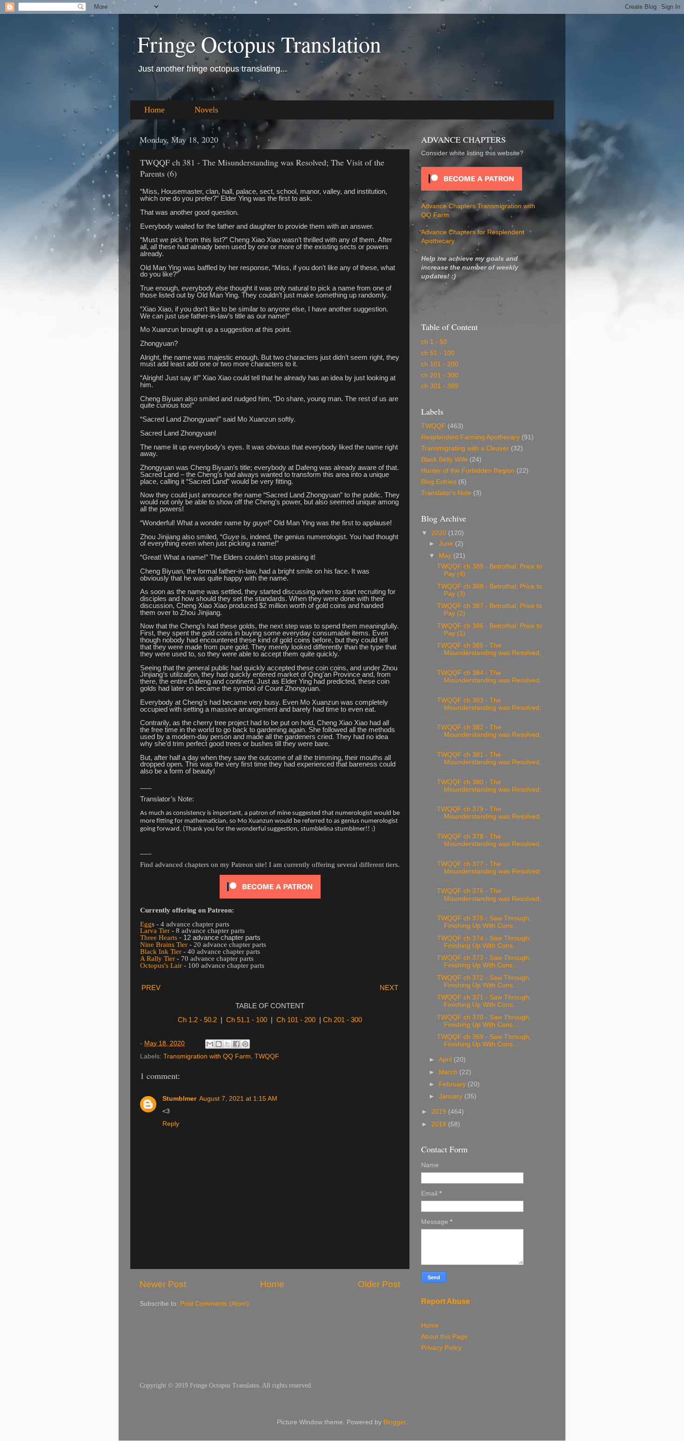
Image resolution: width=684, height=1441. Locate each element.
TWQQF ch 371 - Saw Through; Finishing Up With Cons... (484, 1001)
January (451, 1096)
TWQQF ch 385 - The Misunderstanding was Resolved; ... (489, 653)
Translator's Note (446, 492)
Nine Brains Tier (164, 944)
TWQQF (267, 1056)
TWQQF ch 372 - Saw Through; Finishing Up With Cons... (484, 981)
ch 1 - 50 (434, 341)
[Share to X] (227, 1044)
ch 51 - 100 (438, 353)
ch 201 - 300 (439, 375)
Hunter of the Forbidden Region (468, 470)
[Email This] (210, 1044)
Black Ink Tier (160, 951)
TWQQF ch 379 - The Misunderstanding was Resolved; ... (489, 816)
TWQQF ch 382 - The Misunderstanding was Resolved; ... (489, 735)
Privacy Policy (441, 1347)
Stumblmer (179, 1098)
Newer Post (163, 1284)
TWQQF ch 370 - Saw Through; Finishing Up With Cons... (484, 1021)
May (446, 555)
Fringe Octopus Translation (259, 44)
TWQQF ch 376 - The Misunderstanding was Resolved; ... (489, 898)
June (447, 543)
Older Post (379, 1284)
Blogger (394, 1422)
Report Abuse (445, 1301)
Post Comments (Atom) (214, 1303)
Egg (146, 924)
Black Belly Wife (444, 459)
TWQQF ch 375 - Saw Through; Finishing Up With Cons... (484, 922)
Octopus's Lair (161, 965)
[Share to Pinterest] (245, 1044)
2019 (439, 1111)
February (453, 1084)
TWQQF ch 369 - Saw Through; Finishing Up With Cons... (484, 1040)
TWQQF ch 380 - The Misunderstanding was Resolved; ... (489, 789)
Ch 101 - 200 (295, 1020)
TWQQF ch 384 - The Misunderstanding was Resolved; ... (489, 680)
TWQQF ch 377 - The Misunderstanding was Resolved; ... (489, 871)
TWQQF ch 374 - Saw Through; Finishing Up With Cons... (484, 942)
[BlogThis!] (218, 1044)
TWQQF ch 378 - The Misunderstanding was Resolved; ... (489, 844)
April (446, 1059)
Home (154, 109)
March (449, 1072)
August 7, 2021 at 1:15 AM (238, 1098)
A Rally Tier (157, 958)
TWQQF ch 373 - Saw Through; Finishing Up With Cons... (484, 961)
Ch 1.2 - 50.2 (197, 1020)
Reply (170, 1123)
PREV (151, 988)
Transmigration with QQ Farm (207, 1056)
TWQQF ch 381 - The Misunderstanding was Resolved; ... (489, 762)
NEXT (389, 988)
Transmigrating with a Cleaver (465, 448)
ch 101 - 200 (439, 364)
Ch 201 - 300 (342, 1020)
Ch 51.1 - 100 (246, 1020)
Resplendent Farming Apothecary (470, 437)
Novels (206, 109)
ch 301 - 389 (439, 386)
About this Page (444, 1336)
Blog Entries (438, 481)
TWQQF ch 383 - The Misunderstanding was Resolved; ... (489, 708)
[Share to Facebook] (236, 1044)
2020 (439, 532)
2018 (439, 1124)
